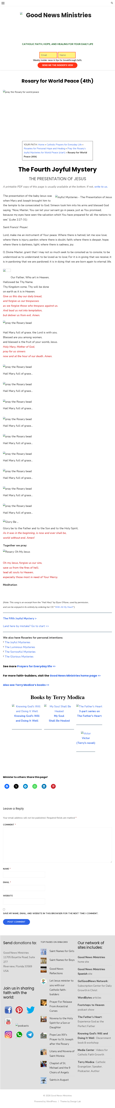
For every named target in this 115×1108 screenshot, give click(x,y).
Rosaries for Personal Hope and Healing (44, 148)
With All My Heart (64, 607)
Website (8, 895)
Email (7, 882)
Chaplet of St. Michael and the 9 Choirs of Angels (60, 1067)
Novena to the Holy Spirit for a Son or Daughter (61, 1023)
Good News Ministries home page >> (75, 675)
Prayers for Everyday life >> (36, 666)
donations (22, 942)
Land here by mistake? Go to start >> (26, 626)
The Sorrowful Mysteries (20, 652)
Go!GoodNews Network (93, 981)
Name (7, 868)
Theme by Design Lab (70, 1101)
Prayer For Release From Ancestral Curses (61, 1006)
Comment (9, 824)
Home (41, 144)
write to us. (101, 186)
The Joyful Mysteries (17, 642)
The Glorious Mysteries (19, 656)
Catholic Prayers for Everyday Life (64, 144)
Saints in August (59, 1080)
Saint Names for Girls (62, 951)
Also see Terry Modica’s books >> (26, 685)
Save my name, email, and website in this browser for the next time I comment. (50, 913)
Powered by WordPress (45, 1101)
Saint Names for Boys (62, 960)
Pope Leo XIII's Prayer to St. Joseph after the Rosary (61, 1039)
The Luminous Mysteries (20, 647)
